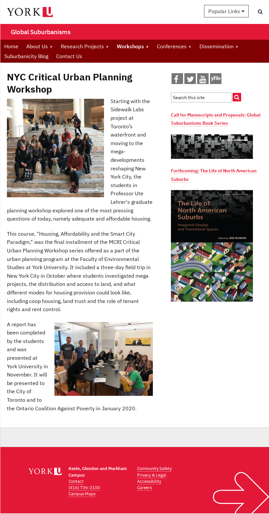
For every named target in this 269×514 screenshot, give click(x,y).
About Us (39, 46)
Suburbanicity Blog (26, 56)
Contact (76, 481)
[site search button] (237, 97)
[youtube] (203, 80)
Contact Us (69, 56)
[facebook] (176, 80)
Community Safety (154, 468)
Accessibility (149, 481)
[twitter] (190, 80)
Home (11, 46)
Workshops (133, 46)
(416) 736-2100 (84, 487)
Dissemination (218, 46)
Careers (144, 487)
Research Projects (85, 46)
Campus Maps (82, 494)
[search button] (260, 11)
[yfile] (215, 82)
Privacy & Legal (151, 475)
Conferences (174, 46)
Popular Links (224, 11)
